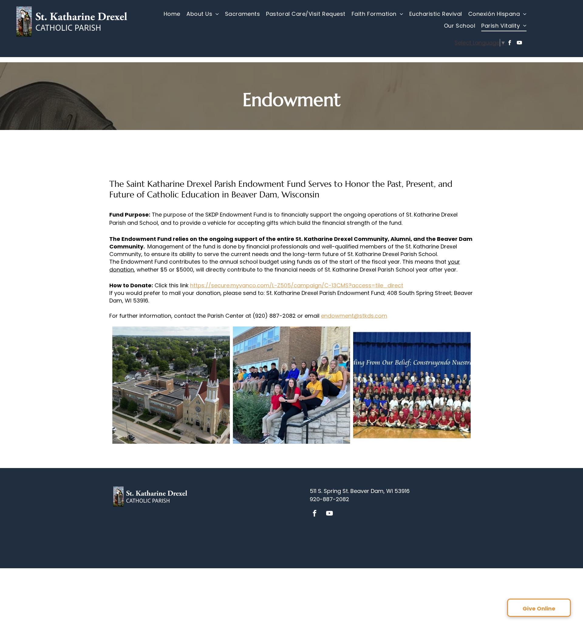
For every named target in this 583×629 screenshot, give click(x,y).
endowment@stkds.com (354, 316)
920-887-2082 (329, 499)
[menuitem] (172, 14)
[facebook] (509, 43)
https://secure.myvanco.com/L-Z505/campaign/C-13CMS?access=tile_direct (296, 285)
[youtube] (519, 43)
